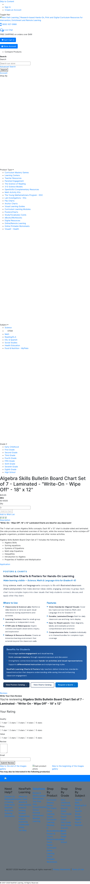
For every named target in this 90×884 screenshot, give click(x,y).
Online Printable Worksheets (17, 226)
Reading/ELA (10, 337)
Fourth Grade (10, 458)
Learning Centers (12, 175)
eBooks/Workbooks (13, 217)
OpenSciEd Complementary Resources (22, 189)
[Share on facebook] (1, 517)
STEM (10, 331)
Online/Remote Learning (15, 223)
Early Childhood (12, 447)
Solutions (39, 788)
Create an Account (13, 10)
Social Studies (11, 342)
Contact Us (10, 796)
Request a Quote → (66, 685)
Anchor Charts (11, 203)
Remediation (38, 798)
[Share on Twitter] (3, 517)
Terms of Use (78, 869)
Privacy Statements (61, 869)
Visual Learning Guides (15, 206)
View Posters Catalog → (16, 685)
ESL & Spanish (11, 340)
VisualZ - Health (12, 229)
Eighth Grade (10, 469)
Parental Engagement (14, 181)
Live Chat (8, 30)
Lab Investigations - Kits (15, 198)
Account (3, 73)
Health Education (12, 345)
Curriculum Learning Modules (18, 209)
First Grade (10, 449)
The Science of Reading (15, 184)
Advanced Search (8, 66)
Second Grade (11, 452)
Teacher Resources (13, 178)
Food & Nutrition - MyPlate (16, 348)
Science (8, 327)
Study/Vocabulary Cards (15, 215)
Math (7, 334)
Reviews (3, 693)
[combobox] (15, 63)
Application (5, 564)
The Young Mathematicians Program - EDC (24, 195)
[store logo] (45, 18)
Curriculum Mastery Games (17, 172)
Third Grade (10, 455)
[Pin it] (6, 517)
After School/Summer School (40, 807)
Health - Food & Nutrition (79, 822)
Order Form (10, 805)
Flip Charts (9, 201)
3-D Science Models (14, 186)
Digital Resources (12, 220)
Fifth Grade (10, 461)
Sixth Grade (10, 464)
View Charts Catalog (42, 685)
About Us (23, 796)
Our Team (23, 799)
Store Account (9, 46)
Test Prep (37, 801)
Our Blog (22, 830)
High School (10, 472)
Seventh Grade (11, 466)
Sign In (8, 7)
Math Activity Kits (13, 192)
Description (5, 520)
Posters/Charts (11, 212)
